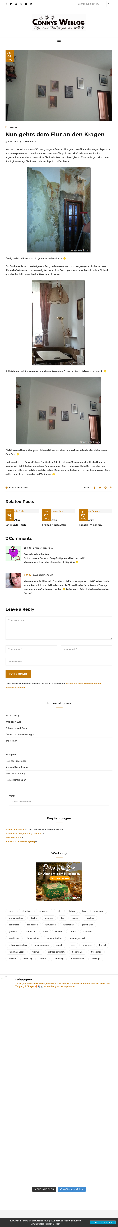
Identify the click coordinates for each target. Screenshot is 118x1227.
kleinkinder (14, 938)
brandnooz (99, 911)
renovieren (16, 488)
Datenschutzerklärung (17, 728)
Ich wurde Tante (16, 524)
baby (59, 911)
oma (73, 945)
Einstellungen (102, 1222)
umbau (27, 488)
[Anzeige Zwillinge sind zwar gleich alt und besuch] (28, 1034)
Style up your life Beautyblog (20, 841)
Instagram (11, 754)
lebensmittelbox (55, 938)
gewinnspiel (87, 925)
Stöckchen (96, 952)
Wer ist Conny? (13, 715)
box (84, 911)
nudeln (59, 945)
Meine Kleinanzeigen (16, 780)
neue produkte (42, 945)
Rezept (102, 945)
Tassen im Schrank (91, 524)
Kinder (72, 931)
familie (75, 918)
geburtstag (14, 925)
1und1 (11, 911)
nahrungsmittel (77, 938)
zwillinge (96, 958)
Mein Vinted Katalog (16, 773)
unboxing (28, 958)
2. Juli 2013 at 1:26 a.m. (43, 548)
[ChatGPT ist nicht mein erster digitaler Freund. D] (89, 1048)
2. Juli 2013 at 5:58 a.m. (43, 575)
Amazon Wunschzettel (17, 767)
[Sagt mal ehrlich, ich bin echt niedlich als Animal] (89, 1112)
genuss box (32, 925)
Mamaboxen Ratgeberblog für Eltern (24, 833)
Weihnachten (77, 958)
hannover (30, 931)
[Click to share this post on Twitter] (100, 488)
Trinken (12, 958)
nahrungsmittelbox (18, 945)
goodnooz (13, 931)
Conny (27, 574)
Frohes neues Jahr (54, 524)
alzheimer (26, 911)
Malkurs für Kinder (15, 829)
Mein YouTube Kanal (16, 761)
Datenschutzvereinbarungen (20, 734)
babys (72, 911)
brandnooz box (16, 918)
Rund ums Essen (16, 952)
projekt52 (87, 945)
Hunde (58, 931)
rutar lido (36, 952)
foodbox (90, 918)
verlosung (58, 958)
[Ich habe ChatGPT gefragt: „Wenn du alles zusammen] (28, 1146)
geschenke (68, 925)
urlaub (43, 958)
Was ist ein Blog (13, 722)
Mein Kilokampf (13, 837)
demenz (49, 918)
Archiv (12, 796)
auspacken (44, 911)
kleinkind (87, 931)
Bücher (34, 918)
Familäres (14, 127)
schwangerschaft (56, 952)
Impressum (11, 741)
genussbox (50, 925)
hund (45, 931)
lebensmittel (33, 938)
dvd (62, 918)
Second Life (78, 952)
